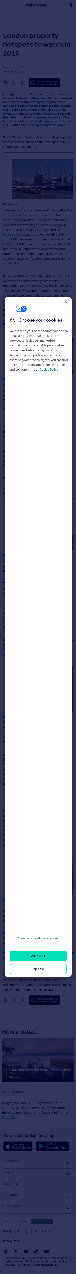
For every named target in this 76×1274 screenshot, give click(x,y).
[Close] (65, 301)
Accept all (38, 956)
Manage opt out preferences (38, 938)
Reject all (38, 969)
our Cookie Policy (46, 369)
